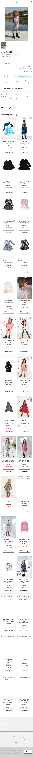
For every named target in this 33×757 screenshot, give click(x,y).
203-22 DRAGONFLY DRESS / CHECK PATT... (8, 661)
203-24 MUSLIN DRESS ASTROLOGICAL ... (24, 621)
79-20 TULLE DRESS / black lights (9, 221)
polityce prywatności (6, 755)
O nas (3, 724)
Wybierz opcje (9, 152)
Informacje (5, 719)
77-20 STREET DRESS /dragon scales (9, 261)
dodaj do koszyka (23, 76)
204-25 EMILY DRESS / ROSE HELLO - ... (24, 540)
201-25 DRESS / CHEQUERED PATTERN (24, 700)
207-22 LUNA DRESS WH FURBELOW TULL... (8, 461)
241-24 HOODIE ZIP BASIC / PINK (8, 341)
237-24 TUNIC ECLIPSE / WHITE (24, 341)
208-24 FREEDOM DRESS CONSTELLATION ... (8, 422)
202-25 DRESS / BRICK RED (24, 660)
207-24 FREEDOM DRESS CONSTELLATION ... (24, 422)
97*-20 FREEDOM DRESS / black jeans (9, 182)
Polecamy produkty (9, 114)
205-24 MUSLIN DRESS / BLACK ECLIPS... (24, 501)
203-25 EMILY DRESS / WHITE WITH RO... (8, 620)
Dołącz (16, 742)
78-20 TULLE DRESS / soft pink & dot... (24, 221)
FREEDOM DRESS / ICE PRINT (8, 142)
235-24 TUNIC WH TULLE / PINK (24, 381)
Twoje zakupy (6, 729)
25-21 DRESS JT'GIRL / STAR (24, 301)
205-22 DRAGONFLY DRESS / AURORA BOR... (8, 541)
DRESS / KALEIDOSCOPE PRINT (24, 143)
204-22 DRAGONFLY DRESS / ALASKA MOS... (24, 581)
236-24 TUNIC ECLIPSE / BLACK (8, 381)
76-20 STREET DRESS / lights (24, 261)
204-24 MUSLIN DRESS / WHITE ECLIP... (8, 581)
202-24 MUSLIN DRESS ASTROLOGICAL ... (8, 700)
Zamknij (28, 752)
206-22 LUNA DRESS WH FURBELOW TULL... (24, 461)
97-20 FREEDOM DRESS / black (24, 182)
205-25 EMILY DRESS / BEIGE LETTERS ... (8, 500)
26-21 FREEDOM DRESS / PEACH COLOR (8, 302)
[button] (7, 81)
